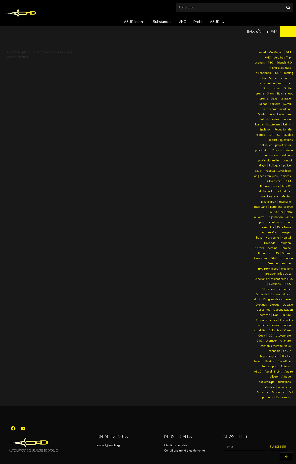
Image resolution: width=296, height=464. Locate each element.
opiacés (286, 176)
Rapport (272, 140)
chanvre (285, 340)
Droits (198, 22)
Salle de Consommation (275, 119)
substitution (267, 83)
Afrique (286, 376)
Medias (286, 196)
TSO (270, 62)
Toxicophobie (263, 73)
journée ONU (270, 232)
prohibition (262, 150)
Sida (279, 93)
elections (275, 284)
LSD (263, 212)
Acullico (270, 387)
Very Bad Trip (282, 57)
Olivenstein (274, 181)
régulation (265, 129)
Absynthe (263, 392)
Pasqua (270, 170)
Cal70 (287, 351)
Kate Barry (284, 227)
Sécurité (275, 104)
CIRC (260, 340)
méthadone (283, 191)
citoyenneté (283, 335)
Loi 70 (273, 212)
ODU (288, 181)
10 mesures (283, 397)
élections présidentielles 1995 (274, 279)
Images (286, 232)
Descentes (263, 309)
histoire (260, 248)
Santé (262, 114)
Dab (275, 315)
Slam (270, 93)
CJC (270, 335)
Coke (287, 330)
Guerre (286, 253)
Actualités (284, 387)
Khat (288, 222)
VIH (288, 52)
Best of (270, 361)
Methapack (265, 191)
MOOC (286, 186)
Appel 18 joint (273, 371)
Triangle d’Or (284, 62)
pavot (258, 170)
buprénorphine (269, 356)
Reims (287, 124)
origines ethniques (266, 176)
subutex (285, 78)
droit (257, 299)
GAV (273, 258)
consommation (281, 325)
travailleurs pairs (280, 68)
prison (289, 150)
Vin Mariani (276, 52)
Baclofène (284, 361)
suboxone (284, 83)
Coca (261, 335)
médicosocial (269, 196)
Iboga (259, 237)
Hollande (269, 243)
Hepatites (264, 253)
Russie (259, 124)
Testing (288, 73)
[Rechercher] (288, 7)
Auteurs (286, 366)
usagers (260, 62)
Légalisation (275, 217)
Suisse (273, 78)
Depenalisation (283, 309)
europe (286, 263)
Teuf (277, 73)
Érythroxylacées (268, 268)
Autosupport (269, 366)
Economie (284, 289)
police (287, 165)
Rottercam (273, 124)
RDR (270, 135)
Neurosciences (269, 186)
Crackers (261, 320)
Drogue (274, 304)
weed (262, 52)
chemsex (271, 340)
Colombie (275, 330)
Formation (286, 258)
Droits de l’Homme (268, 294)
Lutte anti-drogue (281, 206)
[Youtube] (23, 428)
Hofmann (284, 243)
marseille (285, 201)
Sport (266, 88)
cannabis (274, 351)
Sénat (263, 104)
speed (277, 88)
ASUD (214, 22)
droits (287, 294)
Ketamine (268, 227)
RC (278, 135)
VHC (182, 22)
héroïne (272, 248)
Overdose (284, 170)
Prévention (271, 155)
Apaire (289, 371)
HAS (276, 253)
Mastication (268, 201)
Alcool (274, 376)
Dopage (288, 304)
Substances (162, 22)
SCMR (287, 104)
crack (273, 320)
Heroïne (285, 248)
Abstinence (279, 392)
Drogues (261, 304)
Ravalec (288, 135)
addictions (284, 382)
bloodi (258, 361)
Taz (264, 78)
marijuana (260, 206)
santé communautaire (276, 109)
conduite (260, 330)
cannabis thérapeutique (275, 346)
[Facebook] (13, 428)
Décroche (263, 315)
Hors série (272, 237)
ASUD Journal (135, 22)
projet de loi (283, 145)
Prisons (277, 150)
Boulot (286, 356)
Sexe (274, 98)
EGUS (287, 284)
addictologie (266, 382)
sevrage (285, 98)
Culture (286, 315)
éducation (268, 289)
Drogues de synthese (277, 299)
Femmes (272, 263)
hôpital (286, 237)
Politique (274, 165)
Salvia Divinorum (280, 114)
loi (281, 212)
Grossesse (261, 258)
